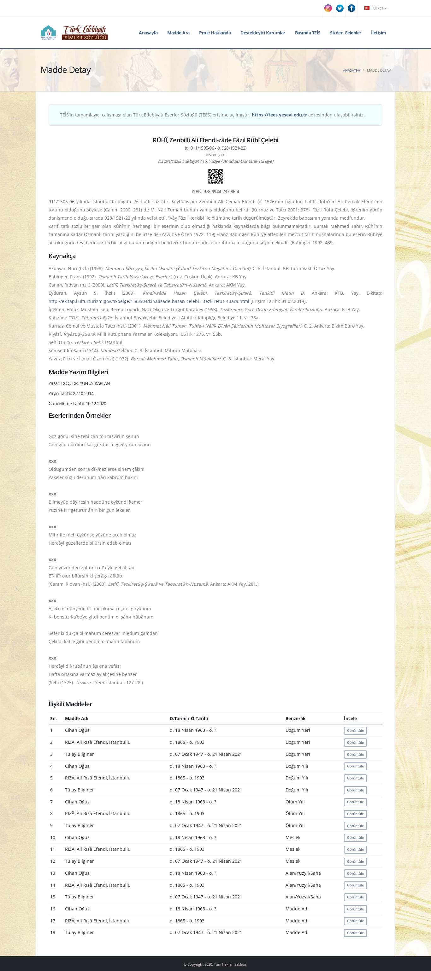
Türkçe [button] (377, 8)
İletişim (378, 33)
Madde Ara (178, 33)
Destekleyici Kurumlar (262, 33)
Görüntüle (355, 730)
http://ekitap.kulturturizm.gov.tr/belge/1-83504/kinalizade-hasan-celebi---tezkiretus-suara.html (149, 301)
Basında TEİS (308, 33)
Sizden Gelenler (345, 33)
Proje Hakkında (215, 33)
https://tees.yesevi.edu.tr (279, 115)
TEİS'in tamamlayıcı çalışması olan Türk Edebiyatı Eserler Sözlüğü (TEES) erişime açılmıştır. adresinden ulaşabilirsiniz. (212, 115)
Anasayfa (148, 33)
